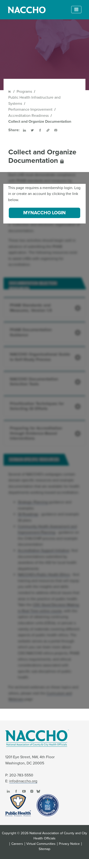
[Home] (9, 91)
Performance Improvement (30, 109)
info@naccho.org (23, 781)
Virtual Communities (41, 844)
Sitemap (44, 849)
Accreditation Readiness (28, 115)
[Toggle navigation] (76, 9)
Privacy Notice (69, 844)
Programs (24, 91)
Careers (17, 844)
